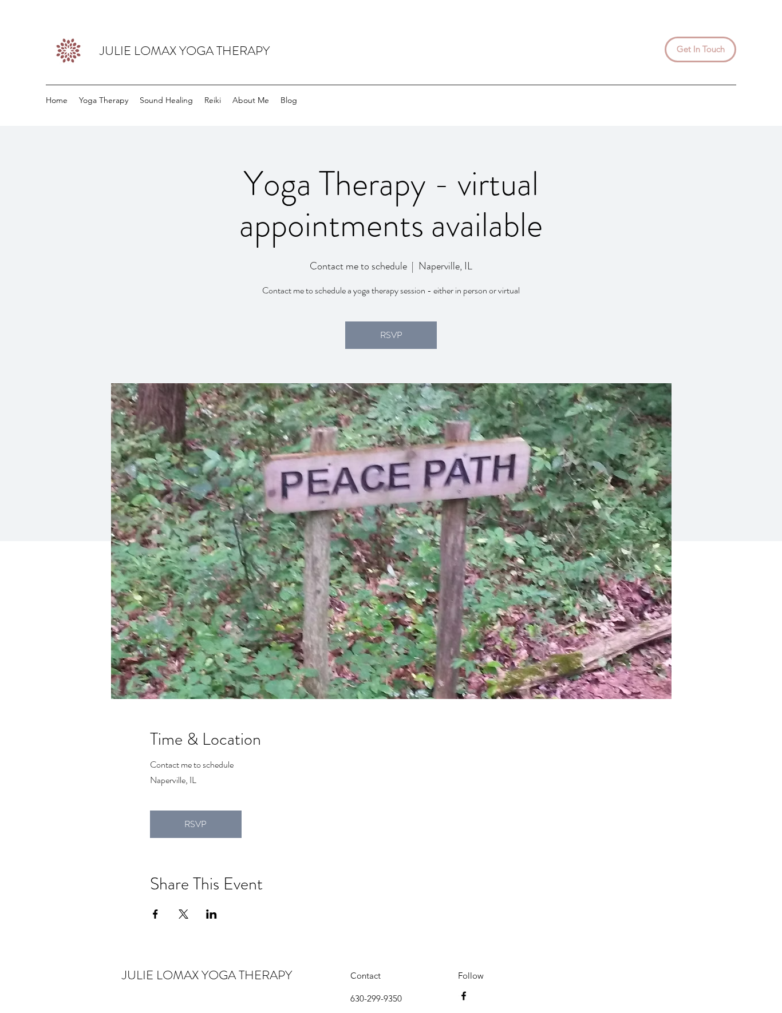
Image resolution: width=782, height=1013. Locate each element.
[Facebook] (463, 996)
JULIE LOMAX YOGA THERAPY (185, 50)
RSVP (391, 334)
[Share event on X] (183, 914)
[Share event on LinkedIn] (211, 914)
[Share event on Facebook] (155, 914)
